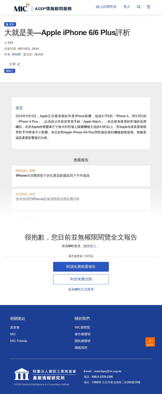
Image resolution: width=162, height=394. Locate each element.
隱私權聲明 (82, 341)
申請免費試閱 (81, 279)
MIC (13, 334)
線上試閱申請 (106, 6)
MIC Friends (18, 341)
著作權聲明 (82, 334)
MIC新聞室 (82, 327)
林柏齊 (16, 54)
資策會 (15, 327)
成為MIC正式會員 (81, 289)
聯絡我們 (81, 347)
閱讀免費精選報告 (81, 267)
